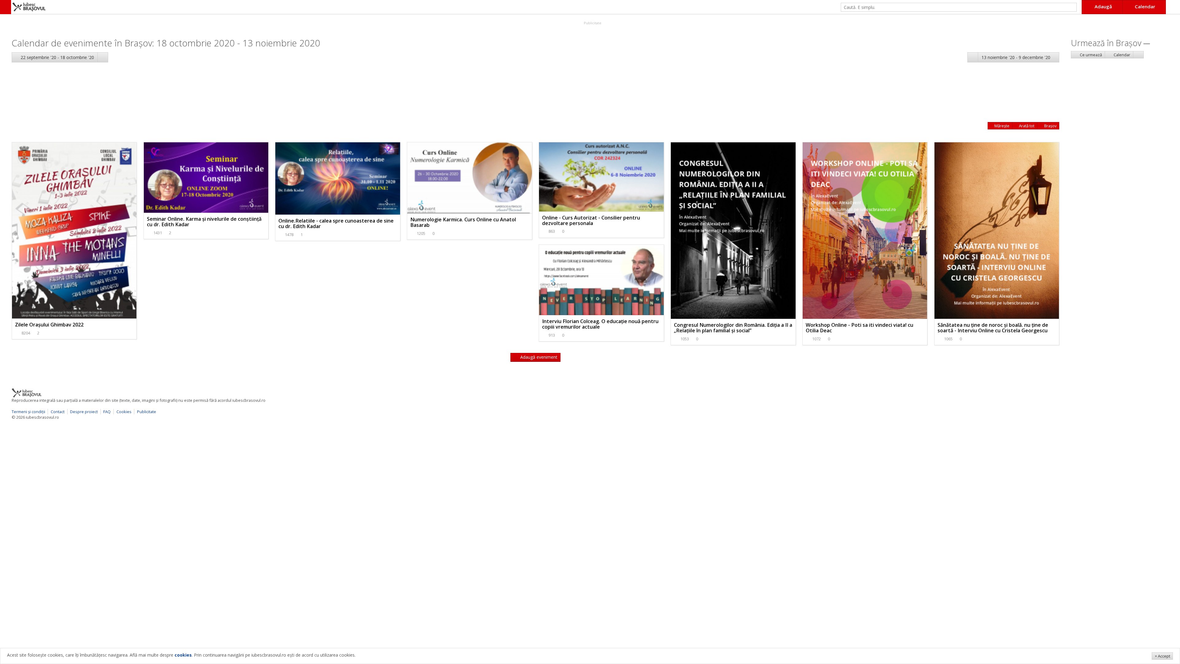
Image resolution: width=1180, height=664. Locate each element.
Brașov (1049, 125)
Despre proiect (84, 411)
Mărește (1001, 125)
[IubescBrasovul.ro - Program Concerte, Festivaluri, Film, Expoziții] (5, 7)
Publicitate (592, 23)
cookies (183, 655)
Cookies (124, 411)
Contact (58, 411)
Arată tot (1026, 125)
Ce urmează (1090, 54)
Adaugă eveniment (538, 357)
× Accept (1162, 656)
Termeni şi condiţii (28, 411)
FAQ (107, 411)
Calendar (1121, 54)
